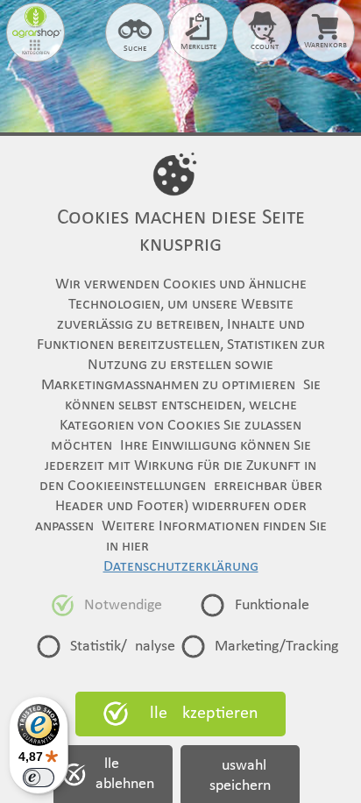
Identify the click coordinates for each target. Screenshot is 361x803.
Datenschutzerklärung (180, 566)
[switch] (38, 777)
